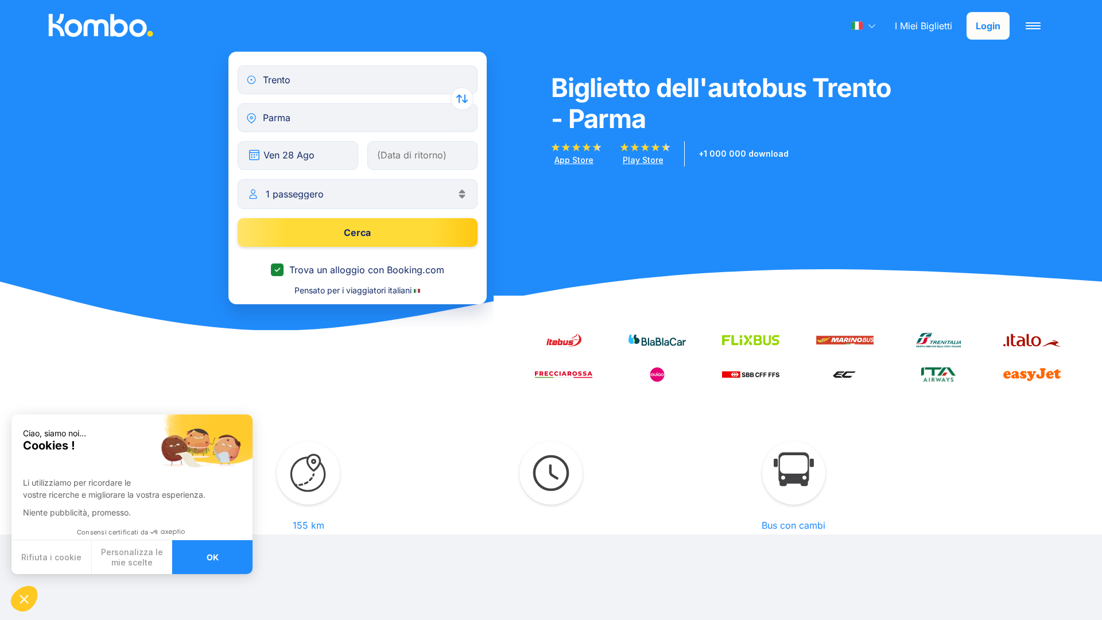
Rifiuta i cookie (51, 557)
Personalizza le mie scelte (132, 557)
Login (988, 26)
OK (213, 557)
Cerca (357, 232)
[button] (24, 599)
